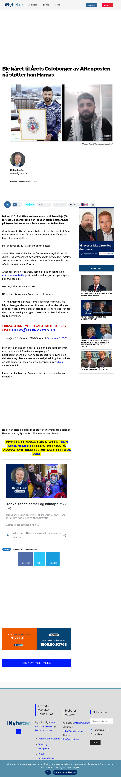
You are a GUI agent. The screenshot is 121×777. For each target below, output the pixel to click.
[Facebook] (18, 731)
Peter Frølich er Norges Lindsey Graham (93, 318)
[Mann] (15, 204)
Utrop (59, 361)
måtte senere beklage (14, 275)
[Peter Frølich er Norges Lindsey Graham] (96, 308)
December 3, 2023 (56, 338)
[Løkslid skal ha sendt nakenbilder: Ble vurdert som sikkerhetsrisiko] (96, 283)
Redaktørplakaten (44, 730)
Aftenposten (18, 549)
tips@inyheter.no (71, 739)
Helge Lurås (16, 170)
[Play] (7, 204)
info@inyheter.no (83, 722)
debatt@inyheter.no (73, 730)
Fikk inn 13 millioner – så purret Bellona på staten (94, 368)
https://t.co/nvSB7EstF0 (33, 330)
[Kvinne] (19, 204)
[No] (117, 768)
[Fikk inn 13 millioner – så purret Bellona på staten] (96, 359)
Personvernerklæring (49, 738)
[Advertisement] (60, 36)
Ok (48, 772)
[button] (117, 5)
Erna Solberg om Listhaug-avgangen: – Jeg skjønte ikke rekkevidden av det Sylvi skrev (95, 343)
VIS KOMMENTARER (36, 663)
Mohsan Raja (31, 549)
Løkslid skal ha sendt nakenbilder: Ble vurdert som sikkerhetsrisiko (96, 293)
